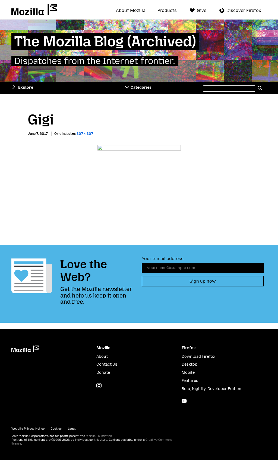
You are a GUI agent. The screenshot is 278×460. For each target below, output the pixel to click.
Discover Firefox (243, 10)
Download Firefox (198, 356)
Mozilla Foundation (99, 436)
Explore (25, 87)
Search (260, 88)
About (102, 356)
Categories (141, 87)
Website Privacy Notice (28, 428)
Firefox (189, 347)
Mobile (188, 372)
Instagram (99, 385)
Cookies (56, 428)
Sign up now (202, 281)
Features (190, 380)
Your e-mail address (163, 258)
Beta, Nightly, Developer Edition (211, 388)
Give (201, 10)
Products (167, 10)
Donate (103, 372)
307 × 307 (85, 134)
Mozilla (34, 9)
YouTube (184, 401)
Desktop (189, 364)
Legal (71, 428)
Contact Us (106, 364)
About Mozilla (131, 10)
